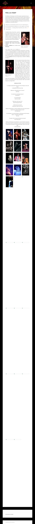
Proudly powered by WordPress (10, 522)
